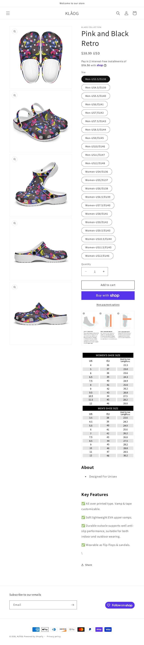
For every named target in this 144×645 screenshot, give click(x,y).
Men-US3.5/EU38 (95, 79)
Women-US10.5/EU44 (98, 239)
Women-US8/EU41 (96, 213)
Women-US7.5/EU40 (97, 205)
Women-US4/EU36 (96, 171)
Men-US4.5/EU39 (95, 87)
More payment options (108, 304)
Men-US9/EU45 (94, 138)
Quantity (86, 264)
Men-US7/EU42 (94, 112)
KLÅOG (20, 636)
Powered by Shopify (33, 636)
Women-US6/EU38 (96, 188)
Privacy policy (54, 636)
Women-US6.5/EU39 (97, 197)
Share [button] (88, 564)
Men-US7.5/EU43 (95, 121)
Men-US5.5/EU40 (95, 96)
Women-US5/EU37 (96, 180)
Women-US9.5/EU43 (97, 230)
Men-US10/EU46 (95, 146)
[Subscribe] (72, 605)
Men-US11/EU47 (95, 154)
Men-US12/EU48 (95, 163)
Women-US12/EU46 (97, 255)
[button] (8, 13)
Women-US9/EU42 (96, 222)
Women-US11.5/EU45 (98, 247)
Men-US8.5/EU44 (95, 129)
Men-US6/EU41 (94, 104)
